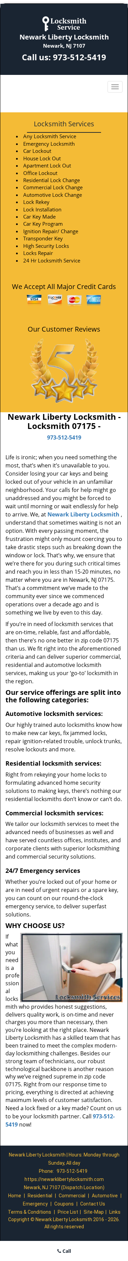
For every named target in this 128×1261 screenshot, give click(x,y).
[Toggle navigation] (115, 87)
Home (14, 1195)
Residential (40, 1195)
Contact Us (92, 1204)
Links (114, 1212)
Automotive (105, 1195)
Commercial (72, 1195)
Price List (68, 1212)
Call (66, 1251)
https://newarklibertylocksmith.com (64, 1179)
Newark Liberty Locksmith (83, 514)
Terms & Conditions (29, 1212)
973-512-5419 (79, 57)
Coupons (64, 1204)
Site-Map (94, 1212)
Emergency (35, 1204)
